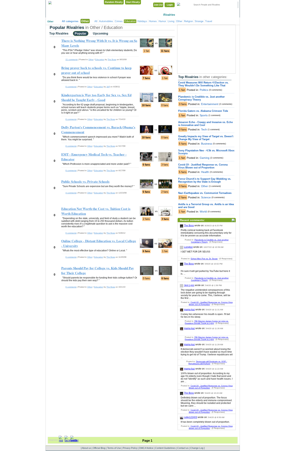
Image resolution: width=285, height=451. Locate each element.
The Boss (189, 225)
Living (171, 21)
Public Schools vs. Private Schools (85, 181)
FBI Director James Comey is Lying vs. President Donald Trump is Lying (207, 322)
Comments (189, 14)
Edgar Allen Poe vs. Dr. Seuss (204, 259)
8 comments (71, 87)
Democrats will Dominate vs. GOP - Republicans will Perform (207, 362)
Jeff (108, 87)
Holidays (142, 21)
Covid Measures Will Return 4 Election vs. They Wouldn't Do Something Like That (203, 84)
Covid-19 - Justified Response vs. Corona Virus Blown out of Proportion (203, 166)
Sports (203, 115)
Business (206, 143)
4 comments (71, 193)
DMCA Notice (146, 448)
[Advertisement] (206, 49)
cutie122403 (190, 417)
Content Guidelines (165, 448)
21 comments (72, 59)
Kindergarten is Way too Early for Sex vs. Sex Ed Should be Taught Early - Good (96, 97)
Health (204, 171)
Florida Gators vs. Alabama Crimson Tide (203, 110)
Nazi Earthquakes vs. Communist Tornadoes (204, 193)
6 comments (71, 233)
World (203, 211)
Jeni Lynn (189, 285)
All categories (70, 21)
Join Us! (158, 4)
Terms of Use (114, 448)
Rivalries (169, 14)
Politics (203, 89)
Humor (162, 21)
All (95, 21)
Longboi (188, 247)
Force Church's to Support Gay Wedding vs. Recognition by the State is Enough (204, 180)
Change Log (196, 448)
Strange (199, 21)
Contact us (182, 448)
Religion (188, 21)
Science (205, 197)
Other (50, 21)
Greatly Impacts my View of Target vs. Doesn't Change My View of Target (205, 138)
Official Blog (99, 448)
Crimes (119, 21)
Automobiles (106, 21)
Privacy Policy (130, 448)
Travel (208, 21)
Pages (229, 14)
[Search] (232, 5)
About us (86, 448)
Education (130, 21)
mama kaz (189, 309)
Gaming (204, 157)
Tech (203, 129)
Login (170, 4)
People (209, 14)
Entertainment (209, 104)
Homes (153, 21)
